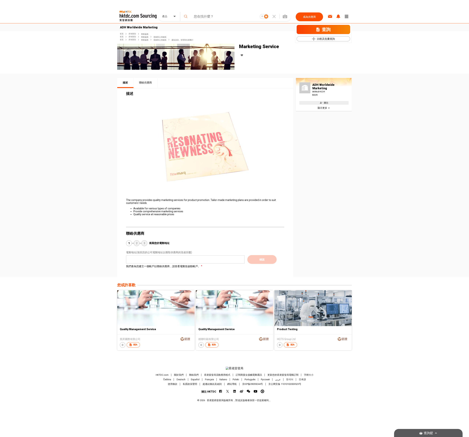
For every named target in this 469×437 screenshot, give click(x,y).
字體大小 (308, 374)
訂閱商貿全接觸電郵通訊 (249, 374)
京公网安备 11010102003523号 (284, 384)
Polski (236, 379)
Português (250, 379)
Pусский (265, 379)
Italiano (223, 379)
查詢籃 (428, 433)
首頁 (121, 34)
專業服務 (144, 34)
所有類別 (132, 34)
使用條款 (172, 384)
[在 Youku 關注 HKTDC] (262, 391)
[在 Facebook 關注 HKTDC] (220, 391)
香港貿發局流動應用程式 (217, 374)
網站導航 (232, 384)
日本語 (302, 379)
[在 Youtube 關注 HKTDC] (255, 391)
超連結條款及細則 (212, 384)
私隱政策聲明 (190, 384)
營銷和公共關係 (160, 37)
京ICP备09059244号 (252, 384)
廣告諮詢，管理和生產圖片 (182, 40)
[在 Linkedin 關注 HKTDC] (234, 391)
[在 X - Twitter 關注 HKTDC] (227, 391)
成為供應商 (309, 16)
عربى (278, 379)
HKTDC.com (162, 374)
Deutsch (181, 379)
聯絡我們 (194, 374)
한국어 (289, 379)
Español (195, 379)
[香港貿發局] (234, 368)
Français (209, 379)
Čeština (167, 379)
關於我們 (179, 374)
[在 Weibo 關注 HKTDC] (241, 391)
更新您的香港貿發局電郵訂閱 (282, 374)
